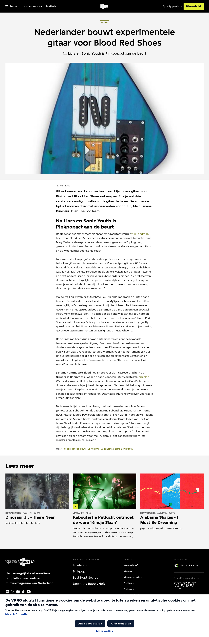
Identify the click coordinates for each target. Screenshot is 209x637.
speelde (144, 376)
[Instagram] (13, 592)
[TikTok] (23, 592)
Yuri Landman (140, 233)
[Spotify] (7, 592)
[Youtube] (29, 592)
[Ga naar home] (104, 6)
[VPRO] (185, 585)
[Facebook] (18, 592)
